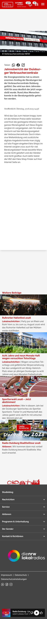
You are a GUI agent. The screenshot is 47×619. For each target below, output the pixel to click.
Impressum (6, 575)
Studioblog (7, 492)
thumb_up (41, 612)
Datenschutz (21, 575)
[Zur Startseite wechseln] (7, 4)
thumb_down (31, 612)
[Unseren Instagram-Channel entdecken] (11, 584)
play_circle (36, 613)
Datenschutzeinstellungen (14, 579)
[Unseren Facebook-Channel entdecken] (6, 584)
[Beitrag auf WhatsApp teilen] (13, 65)
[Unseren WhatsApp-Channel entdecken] (2, 584)
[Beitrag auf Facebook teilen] (18, 65)
